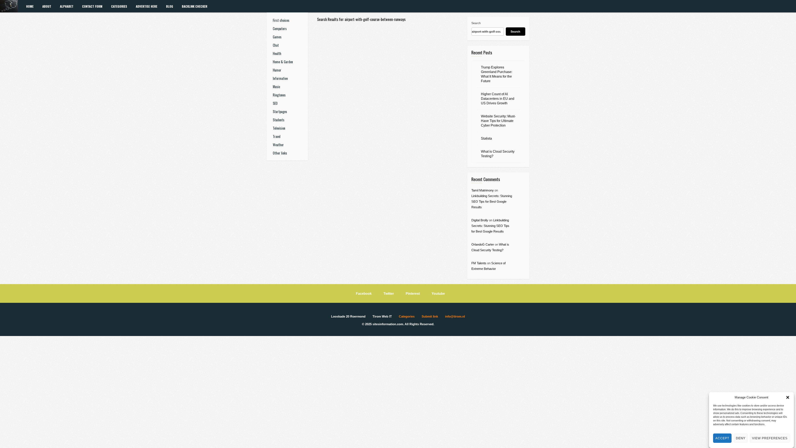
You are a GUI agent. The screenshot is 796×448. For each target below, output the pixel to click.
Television (279, 128)
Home (30, 6)
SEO (275, 103)
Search (476, 23)
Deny (740, 438)
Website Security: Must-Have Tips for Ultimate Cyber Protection (498, 120)
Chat (276, 45)
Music (276, 86)
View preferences (770, 438)
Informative (280, 78)
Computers (280, 28)
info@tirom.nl (455, 316)
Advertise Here (146, 6)
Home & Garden (283, 61)
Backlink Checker (194, 6)
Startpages (280, 111)
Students (278, 119)
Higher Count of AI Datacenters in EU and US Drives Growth (497, 98)
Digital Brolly (479, 220)
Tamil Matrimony (482, 190)
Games (277, 36)
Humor (277, 70)
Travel (276, 136)
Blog (169, 6)
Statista (486, 138)
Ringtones (279, 95)
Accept (722, 438)
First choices (281, 20)
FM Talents (478, 263)
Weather (278, 144)
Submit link (430, 316)
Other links (280, 153)
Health (277, 53)
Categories (119, 6)
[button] (788, 397)
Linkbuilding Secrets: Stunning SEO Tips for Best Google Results (491, 201)
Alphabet (66, 6)
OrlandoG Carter (482, 244)
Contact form (92, 6)
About (46, 6)
